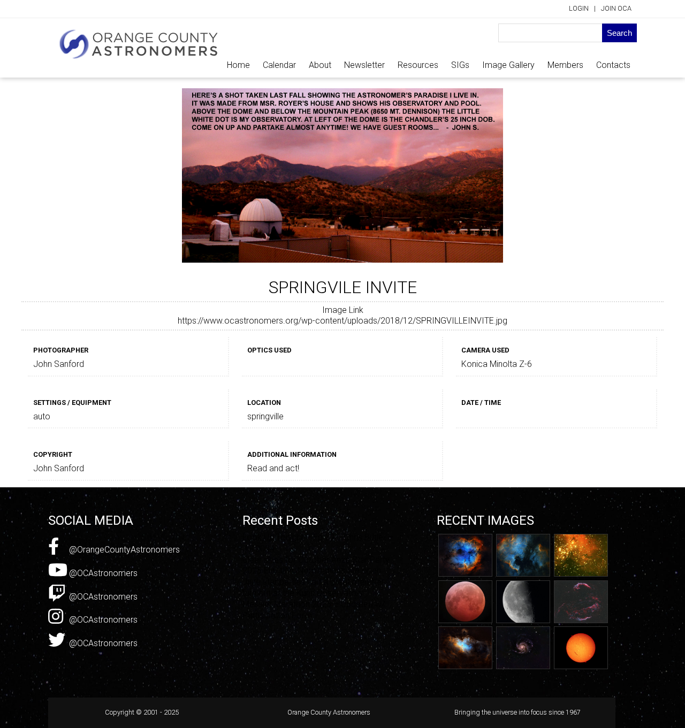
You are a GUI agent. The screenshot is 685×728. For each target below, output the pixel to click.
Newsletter (364, 65)
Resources (418, 65)
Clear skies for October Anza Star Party (316, 560)
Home (238, 65)
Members (565, 65)
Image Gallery (508, 65)
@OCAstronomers (102, 573)
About (320, 65)
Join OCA (616, 8)
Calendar (279, 65)
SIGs (460, 65)
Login (579, 8)
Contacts (613, 65)
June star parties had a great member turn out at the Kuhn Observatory (313, 587)
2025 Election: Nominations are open (311, 570)
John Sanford (58, 364)
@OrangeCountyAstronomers (123, 550)
